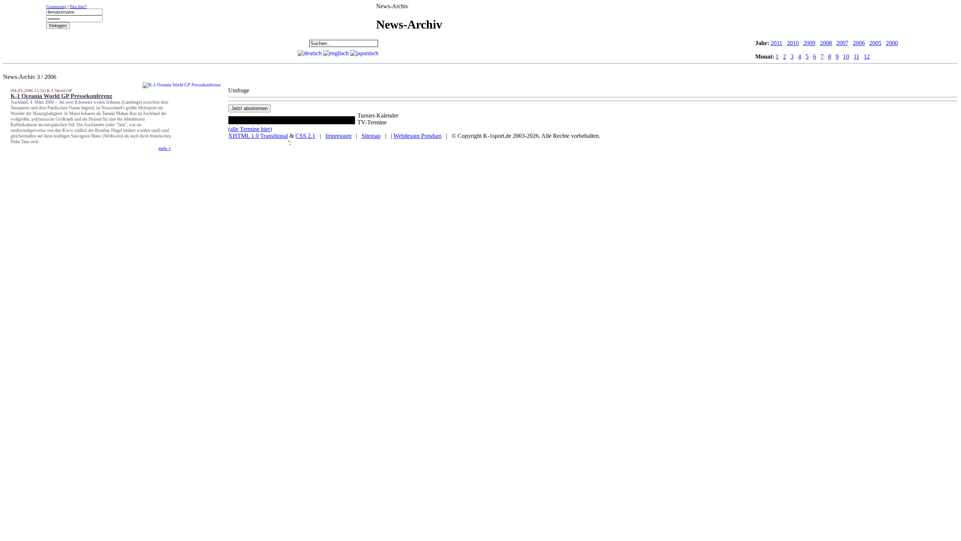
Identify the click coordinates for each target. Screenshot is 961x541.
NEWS (27, 43)
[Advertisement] (471, 42)
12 (867, 56)
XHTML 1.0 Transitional (258, 136)
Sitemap (371, 136)
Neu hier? (78, 6)
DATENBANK (214, 43)
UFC (120, 43)
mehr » (164, 148)
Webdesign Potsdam (417, 136)
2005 (875, 43)
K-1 (73, 43)
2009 (809, 43)
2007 (842, 43)
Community (56, 6)
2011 (776, 43)
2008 (826, 43)
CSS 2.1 (305, 136)
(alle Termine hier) (250, 129)
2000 (892, 43)
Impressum (338, 136)
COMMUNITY (261, 43)
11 (856, 56)
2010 (793, 43)
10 (846, 56)
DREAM (167, 43)
